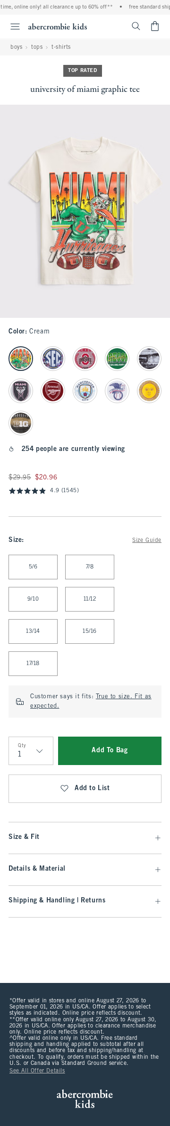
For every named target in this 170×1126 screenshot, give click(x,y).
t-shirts (61, 47)
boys (16, 47)
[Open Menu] (11, 26)
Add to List (92, 788)
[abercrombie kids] (57, 26)
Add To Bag (110, 751)
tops (36, 47)
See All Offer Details (37, 1071)
